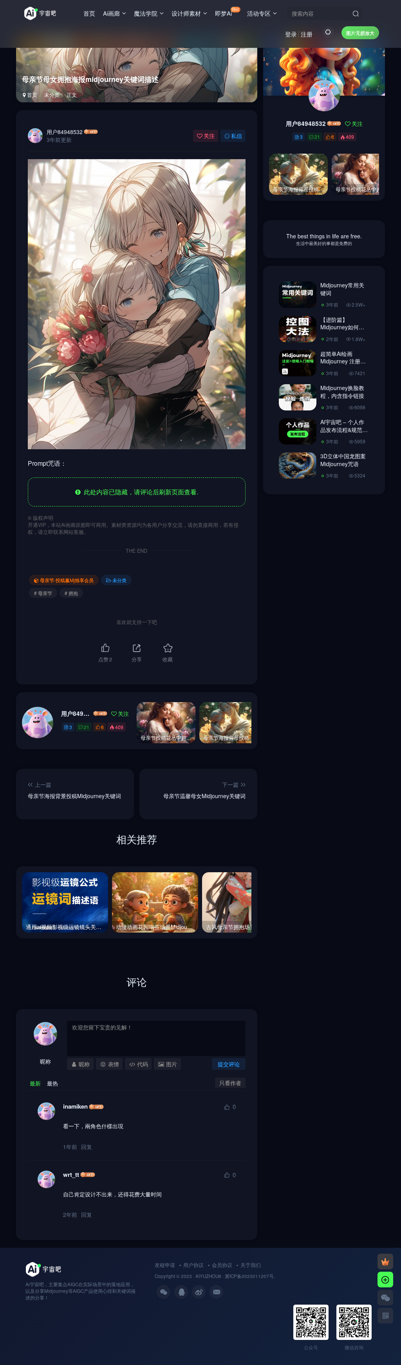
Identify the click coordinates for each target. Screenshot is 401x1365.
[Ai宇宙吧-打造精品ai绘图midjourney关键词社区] (43, 1268)
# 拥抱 (71, 593)
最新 (35, 1083)
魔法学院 (145, 13)
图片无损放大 (360, 32)
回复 (86, 1147)
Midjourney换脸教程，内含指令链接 (342, 391)
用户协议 (193, 1265)
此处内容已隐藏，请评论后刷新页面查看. (139, 491)
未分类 (52, 94)
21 (86, 727)
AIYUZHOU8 (208, 1276)
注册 (306, 34)
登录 (291, 34)
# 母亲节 (43, 593)
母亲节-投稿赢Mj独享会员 (67, 580)
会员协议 (222, 1265)
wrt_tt (71, 1175)
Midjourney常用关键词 (342, 289)
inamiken (75, 1106)
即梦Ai (226, 11)
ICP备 (235, 1276)
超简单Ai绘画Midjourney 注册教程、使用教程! (343, 361)
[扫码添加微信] (385, 1297)
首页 (89, 13)
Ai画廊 (111, 13)
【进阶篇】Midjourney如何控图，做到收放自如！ (342, 331)
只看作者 (230, 1083)
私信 (236, 136)
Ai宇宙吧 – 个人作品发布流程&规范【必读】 (342, 429)
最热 (52, 1083)
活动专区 (259, 13)
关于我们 (250, 1265)
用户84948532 (65, 132)
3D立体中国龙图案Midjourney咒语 (343, 460)
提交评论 (229, 1064)
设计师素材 (186, 13)
